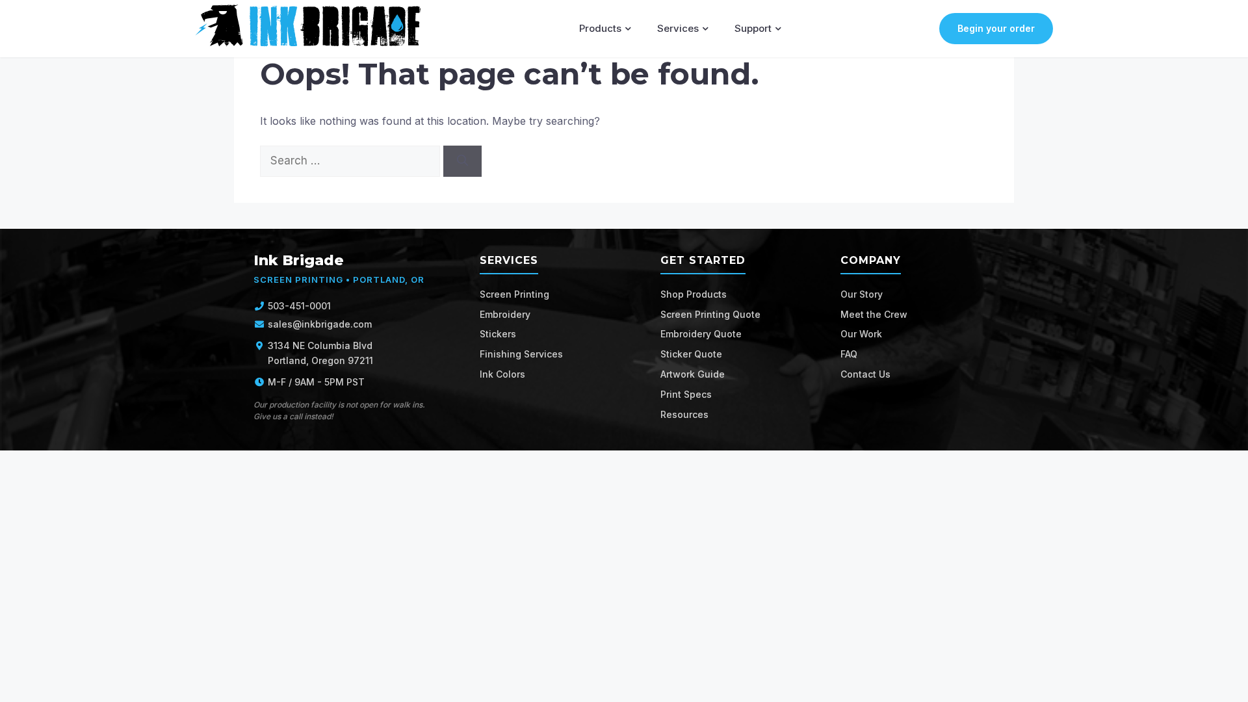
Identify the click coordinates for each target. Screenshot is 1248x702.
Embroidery (505, 314)
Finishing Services (521, 353)
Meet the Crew (873, 314)
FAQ (848, 353)
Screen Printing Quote (710, 314)
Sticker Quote (691, 353)
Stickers (498, 333)
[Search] (462, 161)
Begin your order (996, 28)
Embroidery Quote (701, 333)
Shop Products (693, 294)
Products (600, 28)
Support (753, 28)
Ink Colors (502, 374)
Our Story (861, 294)
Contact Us (865, 374)
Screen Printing (514, 294)
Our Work (861, 333)
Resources (684, 414)
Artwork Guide (692, 374)
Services (678, 28)
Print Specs (686, 394)
